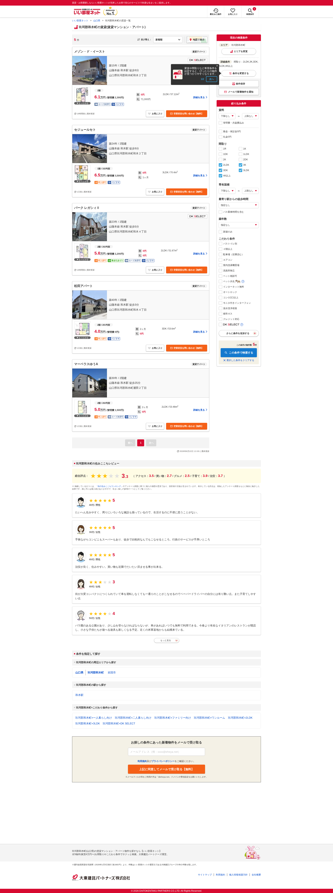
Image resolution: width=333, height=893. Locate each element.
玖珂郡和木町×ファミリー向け (172, 717)
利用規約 (220, 874)
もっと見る (165, 640)
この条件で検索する (241, 352)
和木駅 (79, 695)
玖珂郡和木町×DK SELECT (119, 723)
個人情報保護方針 (238, 874)
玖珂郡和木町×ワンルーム (209, 717)
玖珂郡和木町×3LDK (87, 723)
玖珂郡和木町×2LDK (240, 717)
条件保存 (240, 83)
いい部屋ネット (80, 20)
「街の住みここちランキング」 (109, 486)
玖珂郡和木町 (96, 672)
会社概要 (256, 874)
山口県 (96, 20)
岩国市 (112, 672)
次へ (211, 79)
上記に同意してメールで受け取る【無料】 (166, 769)
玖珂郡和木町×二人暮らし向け (133, 717)
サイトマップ (205, 874)
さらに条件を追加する (237, 333)
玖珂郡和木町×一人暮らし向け (93, 717)
